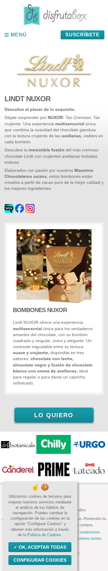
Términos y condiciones (80, 532)
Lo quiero (54, 415)
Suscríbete (82, 34)
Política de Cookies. (44, 535)
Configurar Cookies (40, 560)
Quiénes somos (88, 538)
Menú (19, 34)
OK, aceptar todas (42, 547)
